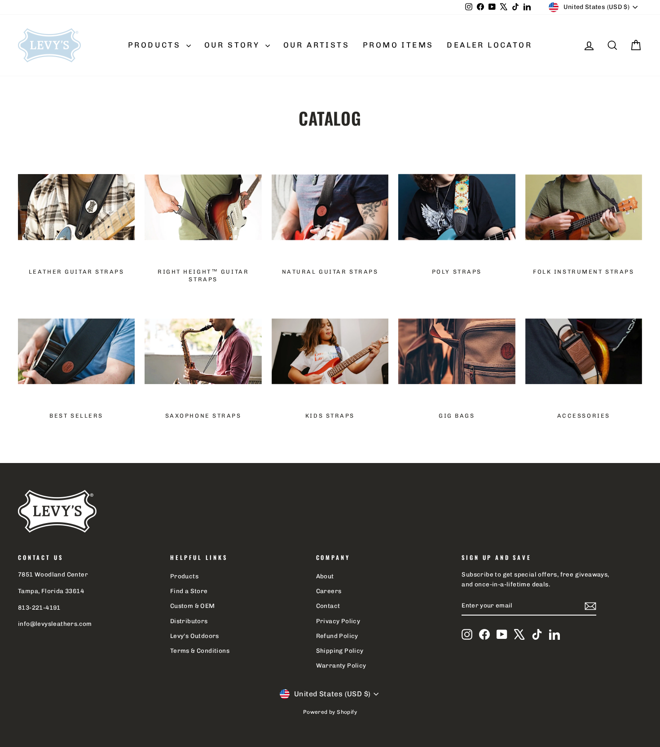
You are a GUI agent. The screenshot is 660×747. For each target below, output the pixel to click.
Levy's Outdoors (194, 635)
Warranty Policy (341, 665)
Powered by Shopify (330, 712)
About (325, 576)
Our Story (233, 44)
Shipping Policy (340, 650)
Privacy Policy (338, 621)
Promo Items (398, 44)
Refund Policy (337, 635)
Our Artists (316, 44)
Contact (328, 605)
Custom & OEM (192, 605)
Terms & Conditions (199, 650)
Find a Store (189, 590)
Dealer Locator (489, 44)
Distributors (189, 621)
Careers (329, 590)
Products (156, 44)
